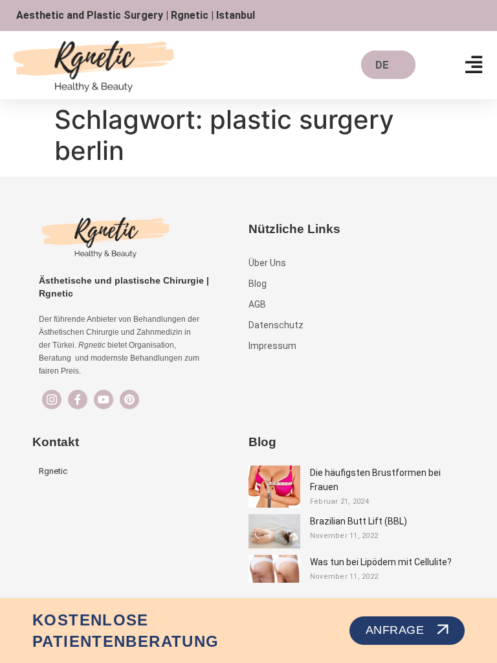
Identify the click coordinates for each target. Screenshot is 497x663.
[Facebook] (77, 399)
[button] (474, 65)
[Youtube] (103, 399)
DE (382, 64)
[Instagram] (51, 399)
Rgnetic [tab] (53, 471)
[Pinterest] (129, 399)
